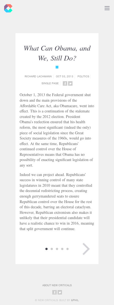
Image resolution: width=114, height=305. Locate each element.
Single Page (50, 83)
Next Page (86, 249)
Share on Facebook (65, 83)
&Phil (75, 300)
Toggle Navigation (107, 7)
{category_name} (57, 67)
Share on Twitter (70, 83)
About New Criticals (57, 285)
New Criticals (7, 7)
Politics (83, 76)
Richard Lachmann (38, 76)
